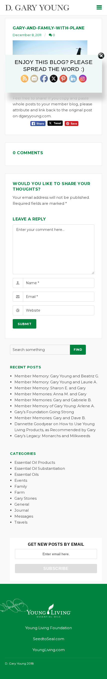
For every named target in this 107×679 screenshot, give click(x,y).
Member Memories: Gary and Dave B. (50, 417)
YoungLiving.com (49, 649)
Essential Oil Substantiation (39, 468)
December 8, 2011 (27, 35)
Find (78, 349)
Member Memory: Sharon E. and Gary (50, 388)
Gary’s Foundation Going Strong (44, 411)
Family (20, 486)
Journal (21, 510)
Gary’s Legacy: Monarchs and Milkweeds (52, 435)
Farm (19, 492)
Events (20, 480)
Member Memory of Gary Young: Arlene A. (54, 406)
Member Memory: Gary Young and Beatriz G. (56, 376)
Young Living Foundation (48, 627)
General (21, 504)
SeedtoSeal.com (48, 638)
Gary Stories (25, 498)
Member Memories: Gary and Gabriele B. (53, 400)
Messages (23, 516)
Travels (20, 522)
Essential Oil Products (34, 462)
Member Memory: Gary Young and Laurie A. (55, 382)
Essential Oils (26, 474)
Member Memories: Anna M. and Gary (50, 394)
